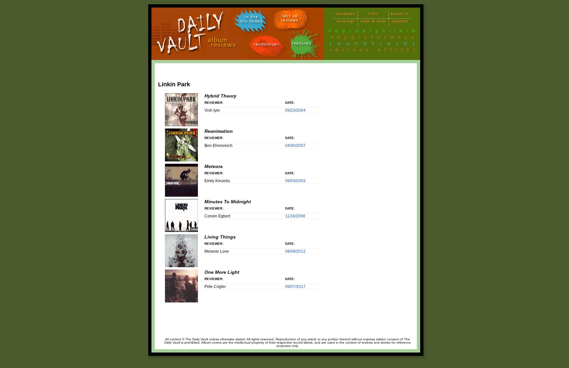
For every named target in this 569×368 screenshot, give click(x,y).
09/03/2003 (295, 181)
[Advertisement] (389, 164)
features (301, 44)
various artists (374, 50)
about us (400, 14)
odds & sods (373, 22)
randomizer (266, 45)
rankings (346, 22)
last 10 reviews (290, 19)
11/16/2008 (295, 216)
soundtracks (375, 44)
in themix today (251, 20)
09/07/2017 (295, 286)
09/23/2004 (295, 110)
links (373, 14)
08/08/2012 (295, 251)
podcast (400, 22)
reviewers (346, 14)
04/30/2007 (295, 145)
